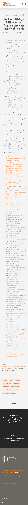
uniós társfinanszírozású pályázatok (10, 390)
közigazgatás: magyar (18, 15)
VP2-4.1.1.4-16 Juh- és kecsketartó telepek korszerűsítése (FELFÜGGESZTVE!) (16, 239)
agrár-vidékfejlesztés (15, 380)
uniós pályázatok (15, 386)
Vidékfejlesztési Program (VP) (9, 393)
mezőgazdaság (5, 386)
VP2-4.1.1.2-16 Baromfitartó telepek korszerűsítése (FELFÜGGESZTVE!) (14, 233)
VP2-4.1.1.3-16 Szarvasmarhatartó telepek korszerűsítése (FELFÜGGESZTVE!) (16, 245)
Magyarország (16, 383)
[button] (25, 4)
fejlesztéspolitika (6, 383)
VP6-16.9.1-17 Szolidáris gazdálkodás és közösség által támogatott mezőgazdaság (15, 334)
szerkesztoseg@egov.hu (15, 476)
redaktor (7, 32)
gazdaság (8, 15)
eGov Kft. (16, 472)
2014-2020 (4, 380)
